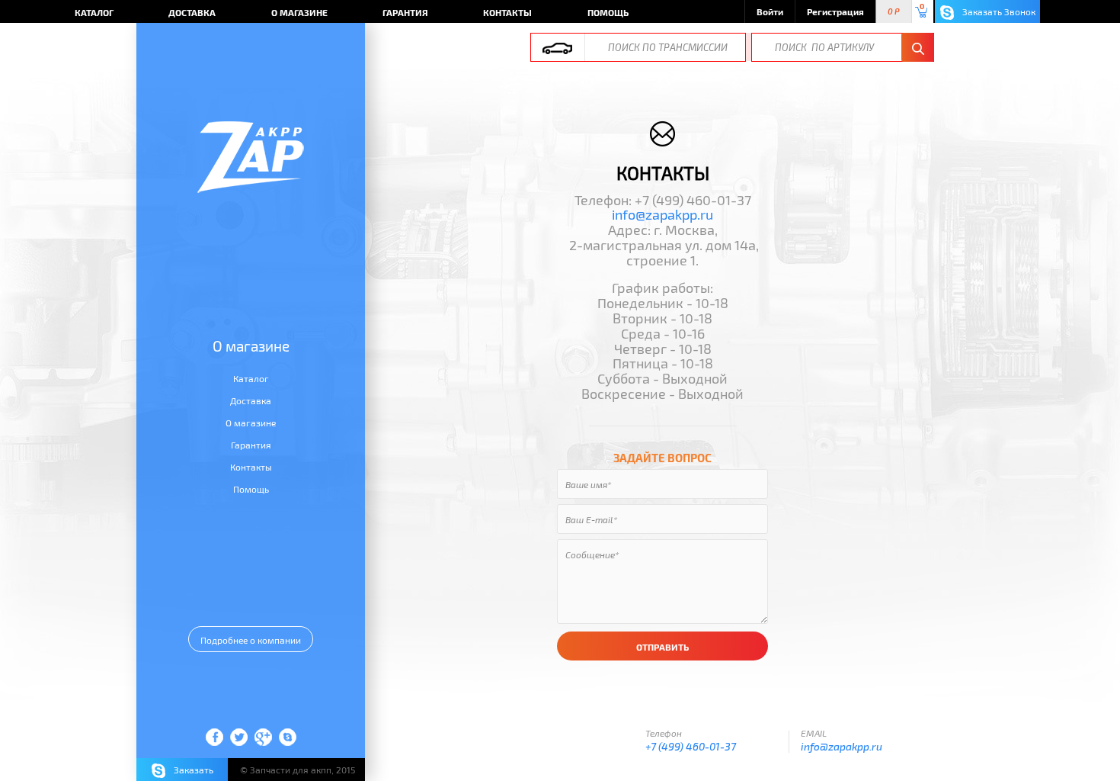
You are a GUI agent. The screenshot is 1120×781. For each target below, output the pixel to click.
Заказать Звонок (997, 11)
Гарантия (405, 12)
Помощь (608, 12)
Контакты (507, 12)
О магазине (299, 12)
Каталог (94, 12)
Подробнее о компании (250, 640)
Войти (770, 11)
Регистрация (835, 11)
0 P (894, 12)
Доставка (192, 12)
